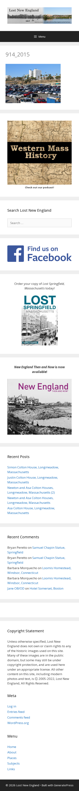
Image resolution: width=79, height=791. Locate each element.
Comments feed (18, 717)
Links (11, 769)
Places (12, 758)
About (11, 752)
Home (11, 747)
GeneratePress (63, 785)
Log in (11, 706)
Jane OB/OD (15, 588)
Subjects (13, 763)
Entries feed (16, 712)
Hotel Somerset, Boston (46, 588)
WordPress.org (18, 723)
